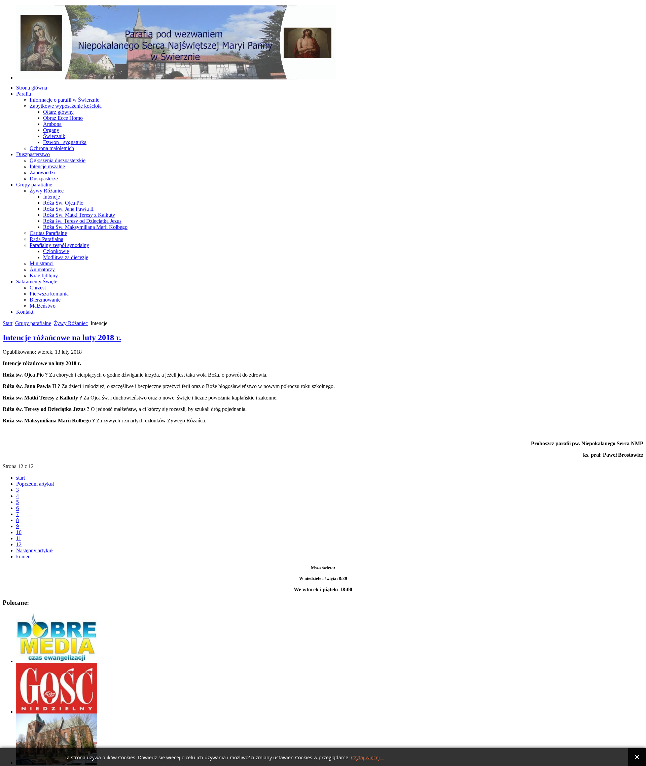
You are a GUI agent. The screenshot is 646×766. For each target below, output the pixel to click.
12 (19, 544)
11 (18, 538)
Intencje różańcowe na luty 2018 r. (62, 337)
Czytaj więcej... (367, 758)
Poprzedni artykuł (35, 484)
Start (7, 323)
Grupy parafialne (33, 323)
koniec (23, 556)
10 (19, 532)
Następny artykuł (34, 550)
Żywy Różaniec (71, 323)
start (20, 478)
